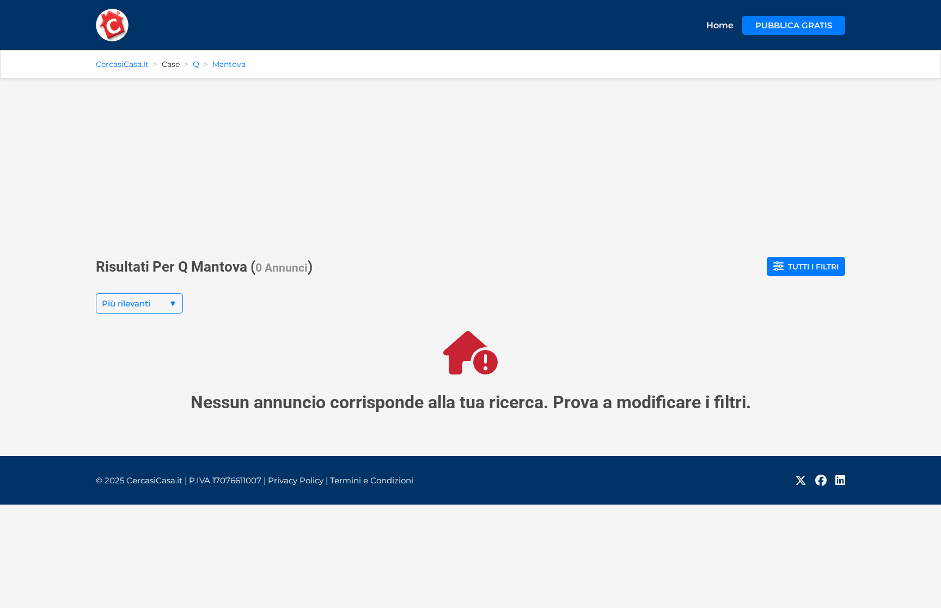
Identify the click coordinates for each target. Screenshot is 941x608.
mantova (229, 64)
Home (720, 25)
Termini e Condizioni (371, 480)
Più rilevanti (139, 303)
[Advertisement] (470, 163)
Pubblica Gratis (793, 25)
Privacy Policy (298, 480)
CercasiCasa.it (122, 64)
